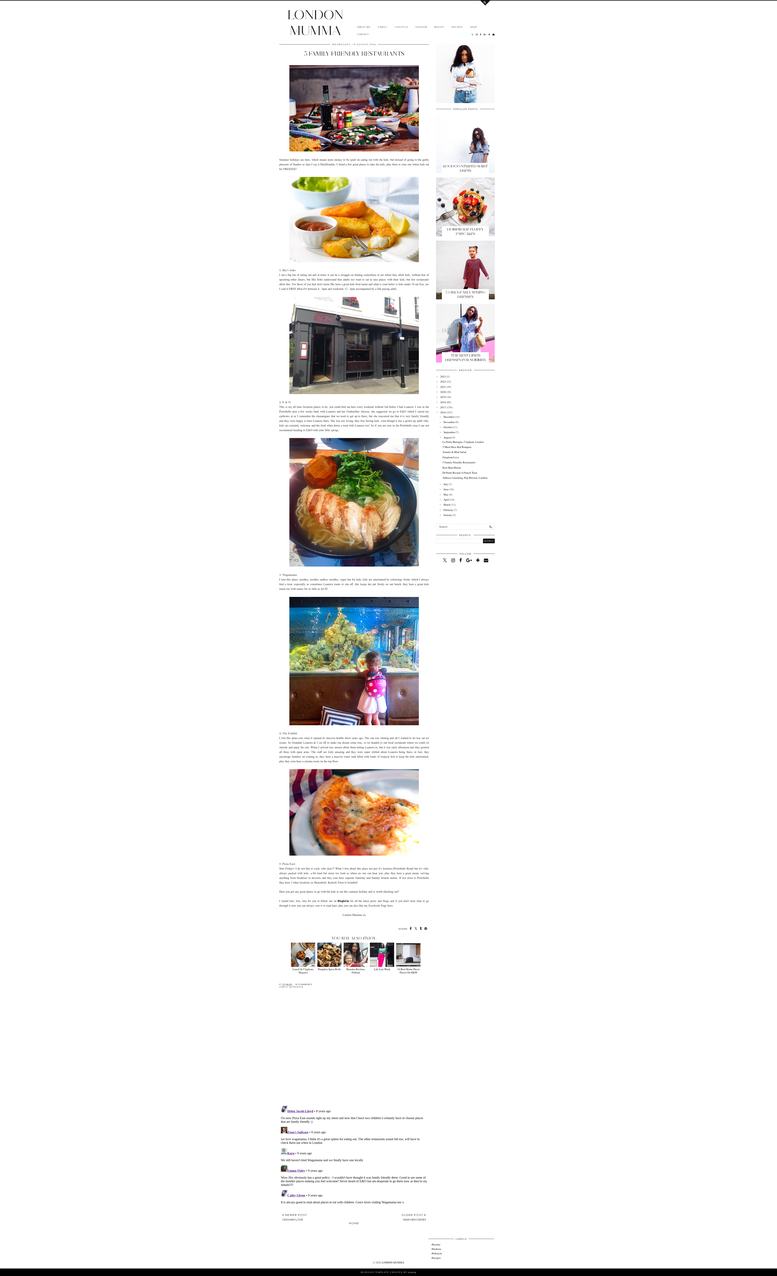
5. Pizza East (287, 864)
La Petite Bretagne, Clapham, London (463, 442)
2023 (443, 376)
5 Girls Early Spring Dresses (465, 294)
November (449, 422)
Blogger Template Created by (388, 1272)
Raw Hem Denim (452, 467)
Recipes (457, 27)
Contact (363, 34)
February (448, 510)
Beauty (439, 27)
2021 (443, 387)
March (447, 504)
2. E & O (285, 402)
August (447, 437)
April (446, 499)
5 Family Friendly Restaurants (459, 462)
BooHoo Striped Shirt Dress (465, 168)
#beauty (436, 1244)
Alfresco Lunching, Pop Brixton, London (465, 478)
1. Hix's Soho (287, 270)
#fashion (436, 1249)
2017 (443, 407)
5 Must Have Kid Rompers (457, 447)
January (448, 515)
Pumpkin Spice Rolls (329, 969)
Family (382, 27)
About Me (364, 27)
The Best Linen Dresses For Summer (465, 357)
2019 (443, 397)
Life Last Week (382, 969)
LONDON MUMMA (315, 22)
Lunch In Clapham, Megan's (303, 970)
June (446, 489)
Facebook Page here (380, 905)
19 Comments (303, 984)
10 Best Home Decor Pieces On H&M (408, 970)
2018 (443, 402)
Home (354, 1223)
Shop (473, 27)
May (446, 494)
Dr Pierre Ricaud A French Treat (460, 472)
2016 (443, 412)
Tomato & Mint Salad (454, 452)
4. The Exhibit (288, 733)
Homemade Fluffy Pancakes (465, 231)
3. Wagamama (288, 575)
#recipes (436, 1258)
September (449, 432)
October (448, 427)
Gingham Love (451, 457)
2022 (443, 381)
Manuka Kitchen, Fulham (355, 970)
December (449, 417)
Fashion (421, 27)
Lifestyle (401, 27)
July (446, 484)
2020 (443, 392)
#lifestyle (296, 987)
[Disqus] (354, 1050)
